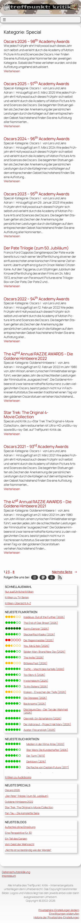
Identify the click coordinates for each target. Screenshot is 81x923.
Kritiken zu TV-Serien (17, 597)
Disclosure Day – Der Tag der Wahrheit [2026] (46, 711)
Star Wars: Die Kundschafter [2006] (47, 750)
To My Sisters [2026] (36, 686)
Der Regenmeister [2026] (39, 640)
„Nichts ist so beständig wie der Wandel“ (28, 850)
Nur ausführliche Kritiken (19, 591)
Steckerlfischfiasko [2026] (39, 634)
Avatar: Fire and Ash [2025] (39, 730)
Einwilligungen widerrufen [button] (64, 913)
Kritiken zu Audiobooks (18, 777)
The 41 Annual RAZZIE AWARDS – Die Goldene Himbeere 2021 (37, 503)
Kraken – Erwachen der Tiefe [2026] (45, 692)
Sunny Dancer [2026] (36, 628)
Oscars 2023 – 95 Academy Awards (36, 193)
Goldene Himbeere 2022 (19, 801)
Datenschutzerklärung (16, 872)
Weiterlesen (12, 71)
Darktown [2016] (36, 761)
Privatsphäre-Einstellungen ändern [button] (58, 910)
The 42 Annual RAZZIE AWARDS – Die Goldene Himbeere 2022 (38, 356)
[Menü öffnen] (4, 19)
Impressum (9, 876)
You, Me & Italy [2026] (36, 646)
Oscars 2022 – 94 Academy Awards (36, 298)
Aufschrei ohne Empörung (20, 827)
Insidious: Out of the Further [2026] (44, 617)
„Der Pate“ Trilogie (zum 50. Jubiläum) (26, 796)
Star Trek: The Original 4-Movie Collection (26, 414)
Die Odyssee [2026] (35, 698)
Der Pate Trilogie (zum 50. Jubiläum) (36, 248)
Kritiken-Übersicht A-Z (18, 603)
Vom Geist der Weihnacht (19, 844)
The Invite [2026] (34, 657)
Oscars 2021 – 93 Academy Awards (36, 446)
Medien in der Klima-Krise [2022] (45, 744)
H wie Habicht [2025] (36, 680)
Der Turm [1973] (35, 755)
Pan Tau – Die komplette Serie (22, 813)
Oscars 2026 (12, 790)
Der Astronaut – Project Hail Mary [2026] (47, 724)
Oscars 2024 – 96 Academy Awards (37, 138)
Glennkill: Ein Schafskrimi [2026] (42, 718)
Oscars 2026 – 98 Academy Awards (37, 41)
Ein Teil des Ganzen (16, 838)
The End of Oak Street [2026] (41, 623)
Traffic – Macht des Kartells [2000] (44, 669)
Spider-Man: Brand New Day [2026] (44, 651)
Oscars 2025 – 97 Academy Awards (36, 83)
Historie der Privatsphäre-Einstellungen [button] (56, 917)
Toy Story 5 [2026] (34, 675)
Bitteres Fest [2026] (35, 663)
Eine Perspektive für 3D (18, 832)
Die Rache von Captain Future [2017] (47, 767)
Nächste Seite (64, 572)
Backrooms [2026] (35, 703)
